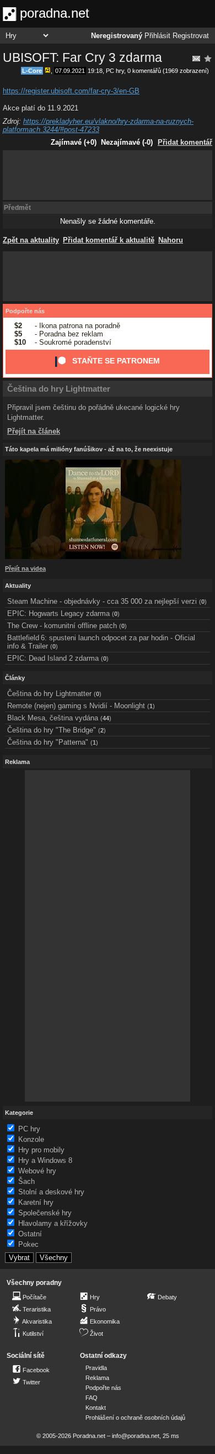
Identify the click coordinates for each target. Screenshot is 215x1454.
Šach (26, 1181)
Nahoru (170, 240)
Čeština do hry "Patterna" (47, 742)
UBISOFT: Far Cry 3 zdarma (82, 57)
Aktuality (18, 585)
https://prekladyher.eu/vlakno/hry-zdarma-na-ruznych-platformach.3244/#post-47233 (98, 125)
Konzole (31, 1139)
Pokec (28, 1244)
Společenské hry (45, 1213)
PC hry (115, 70)
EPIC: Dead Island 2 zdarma (53, 658)
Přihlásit (157, 36)
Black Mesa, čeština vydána (52, 718)
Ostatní (30, 1234)
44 (106, 718)
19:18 (95, 70)
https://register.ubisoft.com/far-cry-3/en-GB (71, 91)
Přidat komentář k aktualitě (108, 240)
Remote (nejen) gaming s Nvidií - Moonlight (76, 706)
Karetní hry (35, 1202)
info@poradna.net (135, 1435)
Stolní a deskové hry (51, 1192)
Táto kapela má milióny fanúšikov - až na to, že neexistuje (89, 449)
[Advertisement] (107, 175)
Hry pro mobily (41, 1150)
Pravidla (96, 1368)
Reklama (97, 1377)
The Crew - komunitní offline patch (62, 625)
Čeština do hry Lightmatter (58, 388)
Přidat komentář (185, 142)
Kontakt (95, 1407)
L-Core (32, 70)
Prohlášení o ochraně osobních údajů (135, 1417)
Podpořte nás (25, 311)
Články (15, 678)
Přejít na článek (33, 431)
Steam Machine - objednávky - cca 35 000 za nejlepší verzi (102, 601)
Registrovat (191, 36)
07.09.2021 (70, 70)
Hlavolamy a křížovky (53, 1223)
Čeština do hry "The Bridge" (51, 730)
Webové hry (37, 1171)
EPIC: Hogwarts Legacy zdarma (58, 613)
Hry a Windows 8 (45, 1160)
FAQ (91, 1397)
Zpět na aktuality (31, 240)
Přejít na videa (25, 568)
